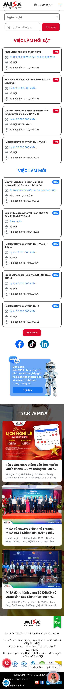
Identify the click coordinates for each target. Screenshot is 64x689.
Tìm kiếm (51, 27)
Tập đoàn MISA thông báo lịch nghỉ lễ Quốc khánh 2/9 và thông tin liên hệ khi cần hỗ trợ (32, 467)
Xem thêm (32, 332)
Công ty (9, 633)
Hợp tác (46, 633)
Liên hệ (55, 633)
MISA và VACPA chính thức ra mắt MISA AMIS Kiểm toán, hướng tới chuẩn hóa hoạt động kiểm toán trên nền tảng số (31, 531)
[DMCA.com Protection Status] (42, 663)
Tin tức (19, 633)
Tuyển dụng (32, 633)
